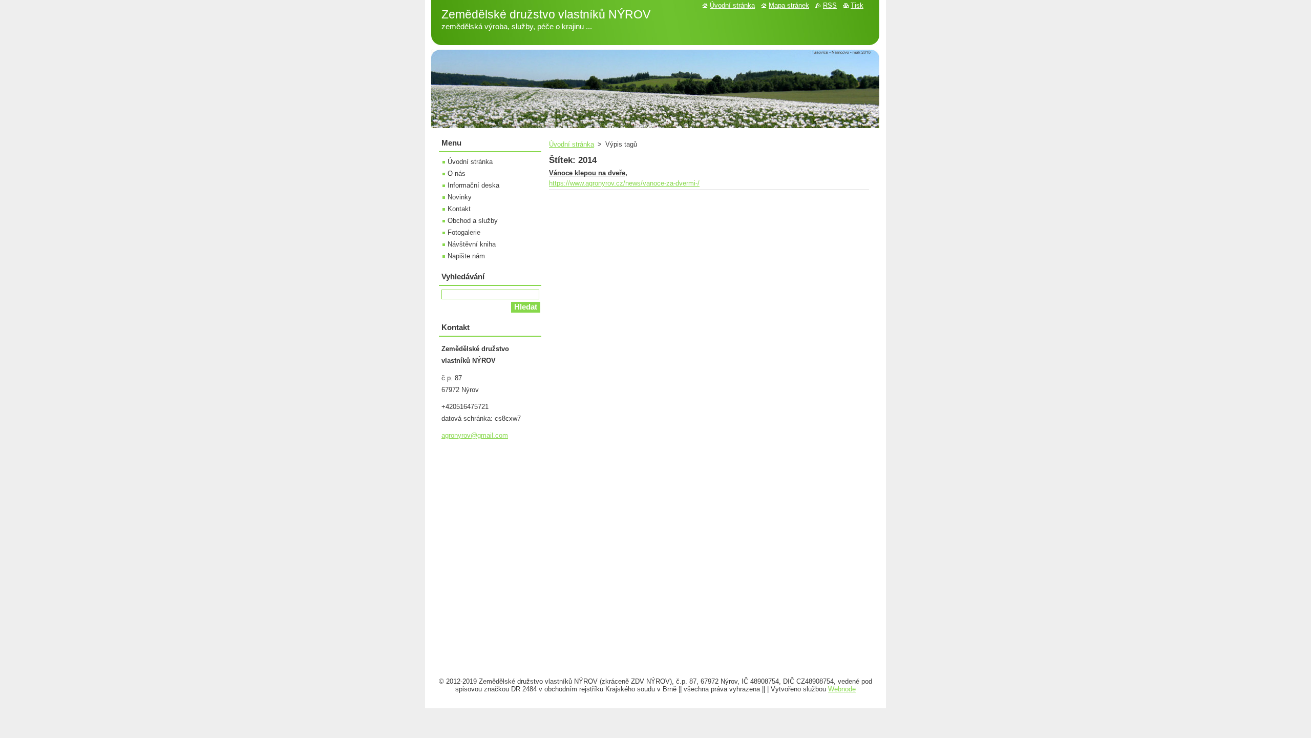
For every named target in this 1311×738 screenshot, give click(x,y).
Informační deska (473, 185)
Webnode (842, 689)
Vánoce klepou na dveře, (588, 173)
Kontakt (459, 209)
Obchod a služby (473, 220)
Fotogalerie (464, 232)
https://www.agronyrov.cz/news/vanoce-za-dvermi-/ (624, 183)
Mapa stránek (789, 5)
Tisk (857, 5)
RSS (830, 5)
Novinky (460, 197)
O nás (457, 173)
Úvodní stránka (571, 144)
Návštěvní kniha (472, 244)
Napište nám (466, 256)
